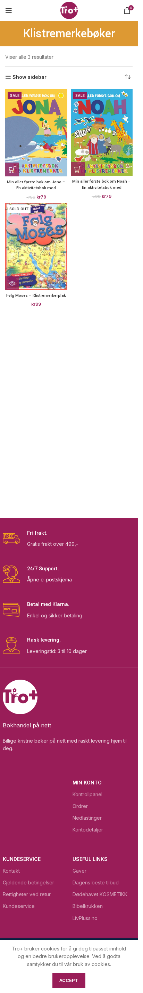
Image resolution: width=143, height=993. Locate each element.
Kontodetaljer (88, 830)
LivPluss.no (85, 918)
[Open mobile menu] (9, 10)
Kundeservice (22, 859)
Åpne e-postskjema (49, 579)
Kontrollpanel (87, 794)
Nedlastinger (87, 818)
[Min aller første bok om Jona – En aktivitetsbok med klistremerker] (36, 133)
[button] (12, 169)
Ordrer (80, 806)
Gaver (79, 871)
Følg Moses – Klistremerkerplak (36, 295)
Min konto (87, 782)
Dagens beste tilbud (96, 882)
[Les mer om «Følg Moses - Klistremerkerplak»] (12, 283)
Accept (68, 980)
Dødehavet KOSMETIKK (100, 894)
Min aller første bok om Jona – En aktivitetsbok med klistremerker (36, 188)
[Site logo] (69, 10)
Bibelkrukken (88, 906)
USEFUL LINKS (90, 859)
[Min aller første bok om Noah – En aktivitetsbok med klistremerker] (102, 132)
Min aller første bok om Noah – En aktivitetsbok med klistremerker (101, 187)
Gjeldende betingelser (28, 882)
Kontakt (11, 871)
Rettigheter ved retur (27, 894)
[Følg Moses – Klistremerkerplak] (36, 246)
